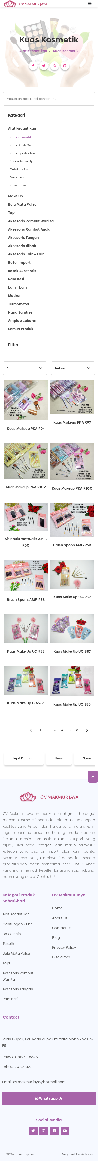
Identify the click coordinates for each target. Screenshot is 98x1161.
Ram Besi (10, 998)
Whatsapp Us (50, 1098)
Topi (6, 963)
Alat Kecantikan (33, 50)
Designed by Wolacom (78, 1154)
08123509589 (26, 1057)
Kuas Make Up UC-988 (26, 651)
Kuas (59, 758)
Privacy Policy (64, 947)
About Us (60, 918)
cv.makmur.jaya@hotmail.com (39, 1081)
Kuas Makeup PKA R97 (72, 422)
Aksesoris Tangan (18, 989)
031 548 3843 (19, 1066)
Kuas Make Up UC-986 (26, 702)
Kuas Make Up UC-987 (72, 651)
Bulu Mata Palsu (16, 953)
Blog (56, 937)
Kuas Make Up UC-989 (72, 596)
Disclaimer (61, 957)
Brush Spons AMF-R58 (26, 599)
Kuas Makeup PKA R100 (72, 488)
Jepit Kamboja (24, 758)
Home (57, 908)
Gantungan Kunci (18, 924)
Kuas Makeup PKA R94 (26, 428)
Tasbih (8, 943)
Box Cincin (12, 933)
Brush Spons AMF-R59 (72, 545)
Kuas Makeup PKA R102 (26, 486)
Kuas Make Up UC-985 (72, 704)
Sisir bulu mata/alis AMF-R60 (26, 542)
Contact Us (62, 927)
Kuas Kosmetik (66, 50)
